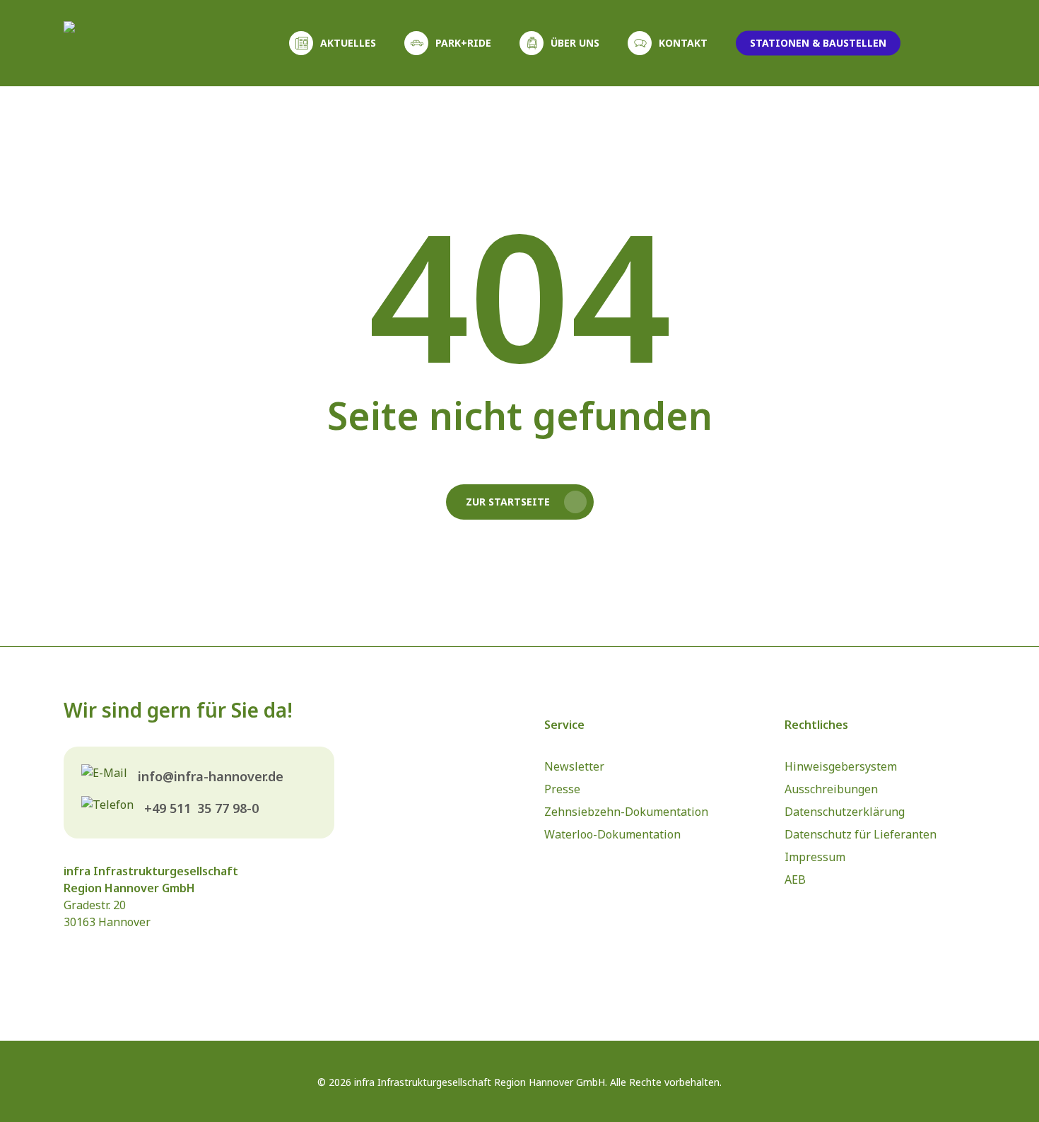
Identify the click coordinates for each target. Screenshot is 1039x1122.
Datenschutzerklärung (845, 811)
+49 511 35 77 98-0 (201, 808)
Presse (562, 789)
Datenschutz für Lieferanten (861, 834)
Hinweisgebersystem (841, 766)
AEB (795, 879)
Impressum (815, 857)
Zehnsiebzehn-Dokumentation (626, 811)
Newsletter (574, 766)
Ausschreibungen (831, 789)
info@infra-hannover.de (210, 776)
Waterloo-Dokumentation (612, 834)
